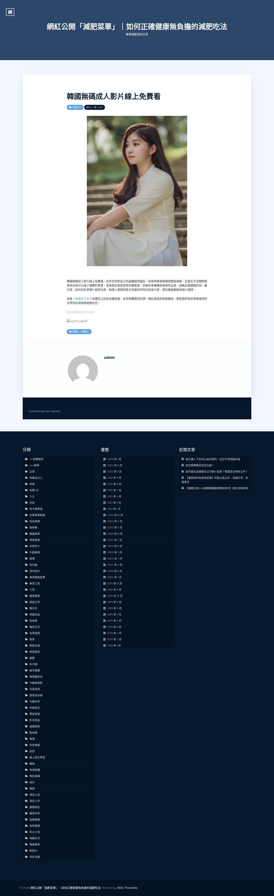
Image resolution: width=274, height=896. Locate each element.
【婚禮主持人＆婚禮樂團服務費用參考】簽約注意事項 (217, 488)
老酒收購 (34, 769)
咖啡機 (33, 527)
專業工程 (34, 583)
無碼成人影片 (83, 298)
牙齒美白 (34, 707)
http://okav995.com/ (80, 312)
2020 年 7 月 (114, 539)
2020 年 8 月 (115, 533)
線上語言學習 (37, 757)
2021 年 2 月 (114, 502)
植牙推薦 (34, 670)
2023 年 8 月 (114, 465)
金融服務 (34, 819)
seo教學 (34, 465)
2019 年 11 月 (114, 589)
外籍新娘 (34, 552)
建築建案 (34, 595)
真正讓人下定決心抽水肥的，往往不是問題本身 (213, 459)
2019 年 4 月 (114, 633)
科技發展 (34, 744)
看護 (32, 738)
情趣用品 (34, 614)
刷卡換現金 (36, 508)
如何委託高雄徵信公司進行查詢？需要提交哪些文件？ (217, 471)
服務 (32, 657)
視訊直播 (34, 776)
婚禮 (32, 558)
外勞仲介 (34, 546)
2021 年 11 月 (114, 477)
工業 (32, 589)
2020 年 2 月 (114, 570)
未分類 (33, 664)
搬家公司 (34, 626)
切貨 (32, 502)
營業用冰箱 (36, 695)
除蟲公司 (34, 838)
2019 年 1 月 (114, 645)
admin (109, 357)
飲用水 (33, 850)
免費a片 (76, 107)
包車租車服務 (37, 515)
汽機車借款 (36, 682)
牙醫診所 (34, 701)
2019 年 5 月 (114, 626)
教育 (32, 639)
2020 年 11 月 (114, 521)
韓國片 (85, 331)
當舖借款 (34, 726)
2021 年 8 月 (114, 483)
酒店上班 (34, 794)
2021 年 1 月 (114, 508)
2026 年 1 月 (114, 459)
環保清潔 (34, 713)
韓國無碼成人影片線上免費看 (114, 96)
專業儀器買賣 (37, 577)
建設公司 (34, 602)
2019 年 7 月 (114, 614)
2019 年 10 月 (115, 595)
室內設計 (34, 570)
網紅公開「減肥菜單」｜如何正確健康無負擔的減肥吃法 (137, 26)
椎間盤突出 (36, 676)
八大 (32, 496)
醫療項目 (34, 807)
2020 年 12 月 (115, 515)
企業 (32, 471)
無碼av (76, 331)
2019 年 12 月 (114, 583)
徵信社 (33, 608)
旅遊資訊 (34, 651)
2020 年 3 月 (114, 564)
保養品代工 (36, 477)
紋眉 (32, 751)
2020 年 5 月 (114, 552)
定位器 (33, 564)
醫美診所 (34, 813)
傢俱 (32, 483)
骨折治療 (34, 856)
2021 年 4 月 (114, 490)
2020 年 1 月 (114, 577)
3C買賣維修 (36, 459)
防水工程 (34, 831)
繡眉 (32, 763)
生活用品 (34, 720)
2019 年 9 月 (114, 602)
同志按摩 (34, 521)
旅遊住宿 (34, 645)
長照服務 (34, 825)
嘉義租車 (34, 533)
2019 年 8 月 (114, 608)
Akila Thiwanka (127, 888)
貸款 (32, 788)
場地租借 (34, 539)
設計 (32, 782)
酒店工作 (34, 800)
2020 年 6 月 (114, 546)
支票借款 (34, 633)
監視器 (33, 732)
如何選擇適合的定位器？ (200, 465)
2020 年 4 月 (114, 558)
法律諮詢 (34, 689)
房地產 (33, 620)
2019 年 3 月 (114, 639)
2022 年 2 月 (114, 471)
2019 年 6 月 (114, 620)
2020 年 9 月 (114, 527)
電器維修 (34, 844)
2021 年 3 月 (114, 496)
